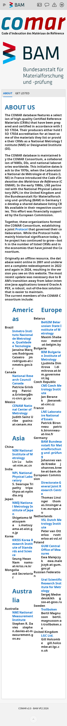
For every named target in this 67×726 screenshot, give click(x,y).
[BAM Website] (33, 64)
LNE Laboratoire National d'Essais (51, 415)
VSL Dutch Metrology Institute (51, 523)
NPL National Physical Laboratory (22, 476)
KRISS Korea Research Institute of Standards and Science (22, 547)
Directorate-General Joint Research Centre (51, 488)
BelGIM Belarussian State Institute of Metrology (51, 327)
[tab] (8, 93)
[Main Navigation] (4, 5)
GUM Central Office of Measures (51, 550)
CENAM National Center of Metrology (22, 409)
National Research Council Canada (22, 379)
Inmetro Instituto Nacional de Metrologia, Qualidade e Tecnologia (22, 338)
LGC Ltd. (47, 635)
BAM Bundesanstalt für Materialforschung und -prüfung (51, 449)
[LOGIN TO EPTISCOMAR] (62, 5)
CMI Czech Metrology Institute (51, 389)
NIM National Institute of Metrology (22, 454)
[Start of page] (33, 719)
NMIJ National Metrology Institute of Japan (22, 508)
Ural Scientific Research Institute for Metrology (51, 585)
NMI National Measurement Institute (22, 616)
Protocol (21, 229)
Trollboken (49, 609)
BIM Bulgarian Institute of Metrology (51, 356)
